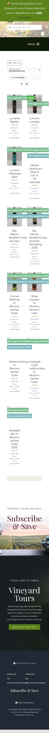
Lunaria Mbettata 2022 (15, 174)
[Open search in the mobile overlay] (24, 27)
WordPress (29, 715)
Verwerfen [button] (24, 17)
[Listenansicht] (26, 83)
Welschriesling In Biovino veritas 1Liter (18, 368)
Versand (16, 138)
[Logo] (24, 663)
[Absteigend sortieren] (39, 70)
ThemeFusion (15, 712)
